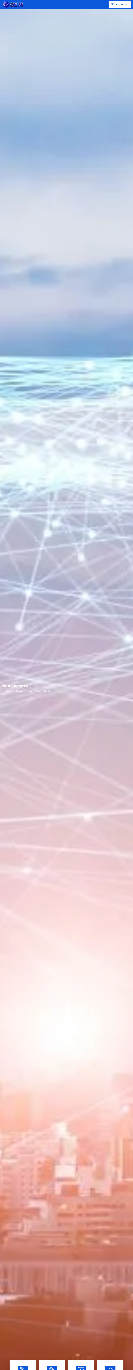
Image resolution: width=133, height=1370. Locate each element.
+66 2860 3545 (122, 4)
